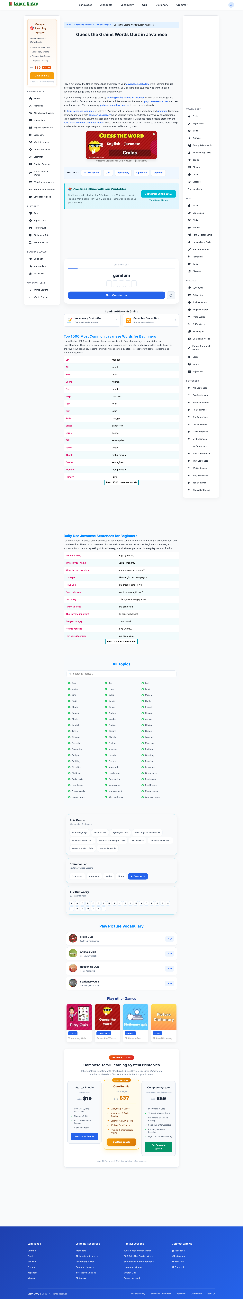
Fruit (74, 701)
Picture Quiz (40, 228)
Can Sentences (200, 395)
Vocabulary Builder (85, 1261)
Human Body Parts (202, 152)
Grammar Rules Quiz (82, 840)
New (68, 374)
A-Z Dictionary (91, 172)
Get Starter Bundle (84, 1136)
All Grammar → (137, 876)
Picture (112, 761)
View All (32, 1278)
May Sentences (200, 431)
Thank (69, 455)
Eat (67, 359)
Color (111, 695)
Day (74, 683)
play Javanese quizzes (156, 101)
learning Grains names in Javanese (125, 97)
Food (147, 689)
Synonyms (77, 876)
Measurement (152, 791)
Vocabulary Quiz (108, 848)
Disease (76, 737)
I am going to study (76, 636)
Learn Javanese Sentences (121, 641)
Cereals (76, 743)
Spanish (32, 1261)
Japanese (33, 1272)
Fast (68, 389)
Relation (149, 761)
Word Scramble (41, 142)
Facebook (179, 1250)
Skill (68, 440)
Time (111, 689)
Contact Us (196, 1293)
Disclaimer (181, 1293)
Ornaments (151, 773)
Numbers (197, 189)
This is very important (77, 614)
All (67, 367)
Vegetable (114, 767)
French (31, 1267)
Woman (70, 469)
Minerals (113, 749)
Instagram (179, 1256)
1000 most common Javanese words (84, 122)
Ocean (112, 701)
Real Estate (151, 785)
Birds (195, 130)
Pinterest (179, 1267)
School (75, 725)
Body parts (77, 779)
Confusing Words (201, 339)
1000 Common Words (41, 173)
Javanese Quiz (104, 24)
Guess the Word (42, 149)
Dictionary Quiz (41, 235)
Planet (148, 707)
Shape (75, 707)
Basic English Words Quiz (147, 832)
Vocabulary (127, 4)
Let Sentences (200, 424)
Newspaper (114, 785)
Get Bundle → (42, 75)
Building (76, 761)
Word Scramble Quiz (160, 840)
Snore (69, 381)
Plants (75, 719)
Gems (75, 689)
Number (113, 719)
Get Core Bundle (121, 1141)
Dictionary (162, 4)
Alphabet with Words (44, 113)
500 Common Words (44, 182)
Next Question (114, 295)
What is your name (76, 562)
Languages (85, 4)
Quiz (145, 4)
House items (78, 797)
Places (112, 725)
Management (115, 791)
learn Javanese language (80, 111)
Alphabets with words (87, 1256)
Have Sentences (201, 402)
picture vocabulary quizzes (114, 105)
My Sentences (200, 439)
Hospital (113, 755)
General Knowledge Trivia (112, 840)
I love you (71, 584)
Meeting (149, 743)
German (32, 1250)
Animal (148, 719)
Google (148, 731)
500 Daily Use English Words (138, 1256)
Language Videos (42, 197)
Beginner (38, 259)
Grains (148, 725)
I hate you (71, 577)
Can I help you (73, 592)
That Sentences (200, 461)
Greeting (149, 755)
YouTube (179, 1261)
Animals (197, 138)
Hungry (70, 476)
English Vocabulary (43, 127)
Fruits (195, 116)
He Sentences (200, 410)
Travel (75, 731)
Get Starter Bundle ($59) (158, 193)
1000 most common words (137, 1250)
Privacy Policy (138, 1293)
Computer (77, 749)
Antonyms (94, 876)
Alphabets (106, 4)
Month (148, 695)
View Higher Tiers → (158, 200)
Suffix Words (199, 324)
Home (37, 98)
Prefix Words (199, 317)
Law (147, 683)
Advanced (39, 273)
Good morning (73, 555)
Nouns (196, 364)
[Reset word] (171, 295)
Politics (149, 749)
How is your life (74, 628)
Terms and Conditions (160, 1293)
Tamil (30, 1256)
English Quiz (40, 220)
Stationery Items (201, 249)
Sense (69, 425)
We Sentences (200, 468)
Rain (68, 411)
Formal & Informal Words (201, 348)
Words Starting (41, 290)
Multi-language (79, 832)
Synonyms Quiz (120, 832)
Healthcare (77, 785)
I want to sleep (73, 606)
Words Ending (41, 297)
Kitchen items (116, 797)
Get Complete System (159, 1147)
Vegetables (198, 123)
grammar (162, 111)
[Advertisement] (121, 60)
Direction (76, 767)
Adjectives (198, 371)
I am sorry (71, 599)
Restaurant (151, 779)
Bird (74, 695)
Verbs (109, 876)
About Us (210, 1293)
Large (69, 433)
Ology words (78, 791)
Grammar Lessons (85, 1267)
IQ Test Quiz (138, 840)
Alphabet (38, 106)
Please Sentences (201, 453)
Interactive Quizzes (86, 1272)
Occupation (115, 779)
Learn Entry (33, 1294)
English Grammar (42, 164)
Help (68, 396)
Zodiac (112, 713)
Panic (69, 447)
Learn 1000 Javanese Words (121, 482)
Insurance (150, 767)
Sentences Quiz (41, 242)
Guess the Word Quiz (82, 848)
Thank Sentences (201, 490)
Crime (112, 707)
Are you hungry (74, 621)
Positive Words (200, 302)
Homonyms (198, 331)
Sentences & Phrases (44, 189)
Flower (148, 713)
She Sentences (200, 417)
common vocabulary (100, 114)
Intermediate (40, 266)
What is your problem (77, 570)
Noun (121, 876)
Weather (149, 737)
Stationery (77, 773)
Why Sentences (200, 475)
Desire (69, 462)
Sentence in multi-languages (139, 1261)
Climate (112, 737)
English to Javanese (84, 24)
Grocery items (152, 797)
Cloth (148, 701)
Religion (76, 755)
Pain (68, 403)
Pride (68, 418)
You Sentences (200, 482)
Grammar (181, 4)
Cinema (112, 731)
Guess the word (132, 1278)
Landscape (114, 773)
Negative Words (200, 309)
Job (110, 683)
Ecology (113, 743)
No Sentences (200, 446)
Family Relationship (202, 145)
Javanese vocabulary (137, 83)
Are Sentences (200, 388)
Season (75, 713)
